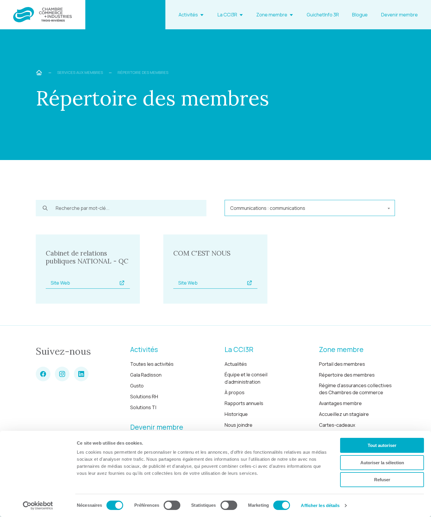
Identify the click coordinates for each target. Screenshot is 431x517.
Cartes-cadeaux (337, 425)
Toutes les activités (152, 364)
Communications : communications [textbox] (267, 208)
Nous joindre (238, 425)
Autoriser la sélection (382, 462)
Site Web (60, 283)
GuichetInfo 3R (323, 14)
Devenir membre (399, 14)
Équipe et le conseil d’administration (246, 378)
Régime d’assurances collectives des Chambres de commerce (355, 389)
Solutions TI (143, 407)
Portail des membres (342, 364)
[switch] (172, 505)
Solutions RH (144, 396)
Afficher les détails (320, 505)
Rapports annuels (244, 403)
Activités (188, 14)
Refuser (382, 479)
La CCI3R (227, 14)
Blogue (360, 14)
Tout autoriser (382, 445)
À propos (235, 392)
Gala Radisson (146, 375)
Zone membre (271, 14)
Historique (236, 414)
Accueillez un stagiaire (344, 414)
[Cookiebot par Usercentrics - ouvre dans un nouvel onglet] (38, 505)
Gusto (137, 385)
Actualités (236, 364)
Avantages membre (340, 403)
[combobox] (310, 208)
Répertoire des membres (347, 375)
